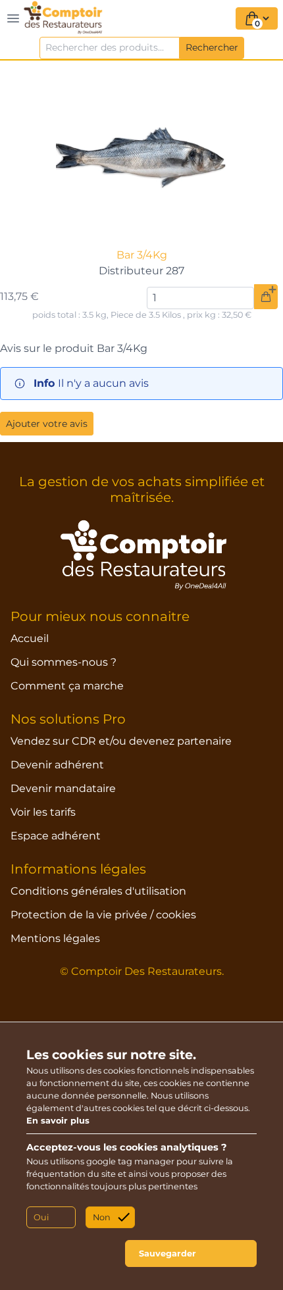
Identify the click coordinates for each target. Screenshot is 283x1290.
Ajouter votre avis (47, 424)
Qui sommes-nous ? (63, 662)
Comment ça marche (67, 686)
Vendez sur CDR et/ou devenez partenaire (121, 741)
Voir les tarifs (43, 812)
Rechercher (212, 47)
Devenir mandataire (63, 788)
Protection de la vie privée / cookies (103, 914)
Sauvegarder (167, 1253)
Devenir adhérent (57, 764)
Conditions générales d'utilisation (98, 891)
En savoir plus (58, 1121)
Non (102, 1217)
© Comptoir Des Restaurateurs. (142, 971)
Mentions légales (55, 938)
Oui (41, 1217)
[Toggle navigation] (13, 18)
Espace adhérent (56, 836)
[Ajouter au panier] (266, 296)
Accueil (30, 638)
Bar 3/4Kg (141, 255)
